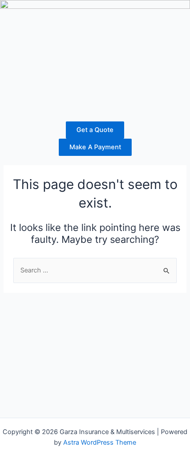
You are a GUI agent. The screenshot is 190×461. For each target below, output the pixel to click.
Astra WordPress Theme (99, 442)
